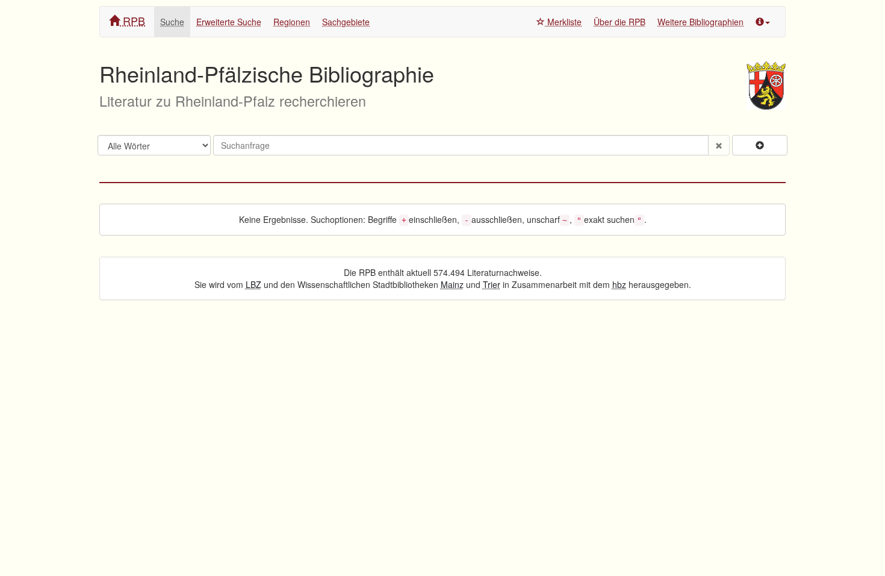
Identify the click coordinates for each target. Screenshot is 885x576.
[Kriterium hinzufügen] (759, 145)
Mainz (452, 284)
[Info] (763, 22)
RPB (132, 20)
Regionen (291, 22)
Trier (491, 284)
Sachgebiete (346, 22)
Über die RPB (619, 22)
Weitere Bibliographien (700, 22)
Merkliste (563, 22)
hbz (619, 284)
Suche (172, 22)
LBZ (253, 284)
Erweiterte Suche (228, 22)
